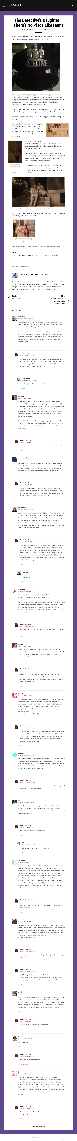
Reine (23, 843)
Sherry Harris (22, 507)
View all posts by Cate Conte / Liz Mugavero (40, 289)
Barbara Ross (21, 589)
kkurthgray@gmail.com (26, 980)
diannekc (20, 920)
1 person (26, 1064)
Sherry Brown (22, 693)
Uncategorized (24, 266)
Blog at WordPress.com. (38, 1137)
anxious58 (21, 753)
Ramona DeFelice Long (24, 458)
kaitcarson (21, 396)
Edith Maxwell (22, 316)
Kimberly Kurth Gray (25, 353)
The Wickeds (15, 5)
